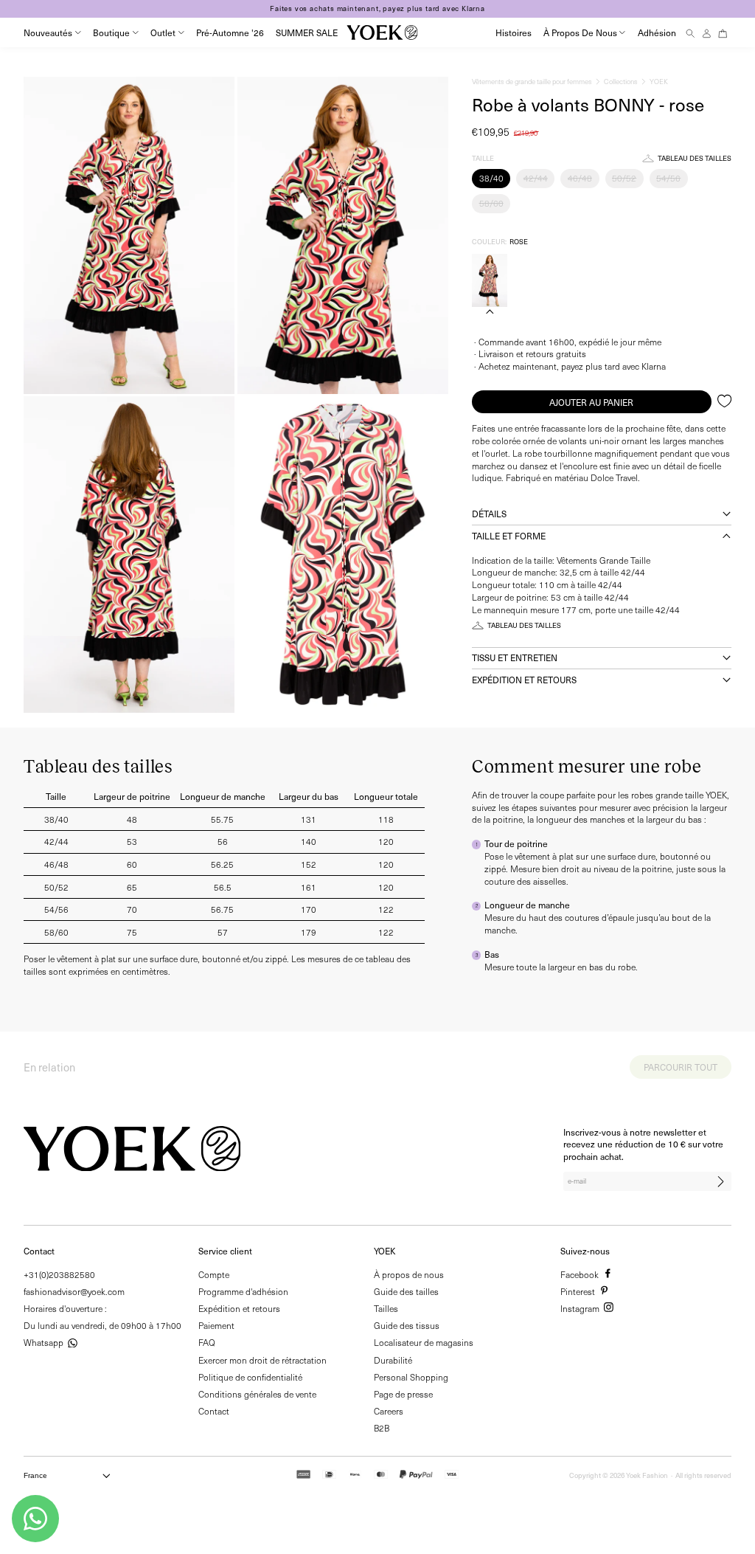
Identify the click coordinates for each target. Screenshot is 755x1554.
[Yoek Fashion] (382, 32)
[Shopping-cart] (723, 33)
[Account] (706, 33)
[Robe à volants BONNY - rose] (489, 280)
